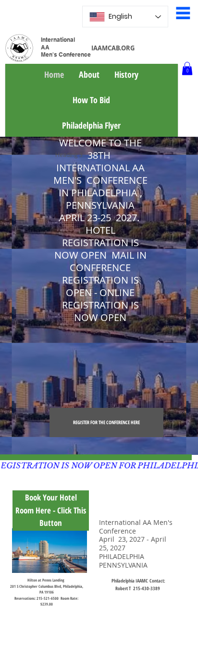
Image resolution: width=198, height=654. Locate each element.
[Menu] (183, 13)
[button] (187, 68)
